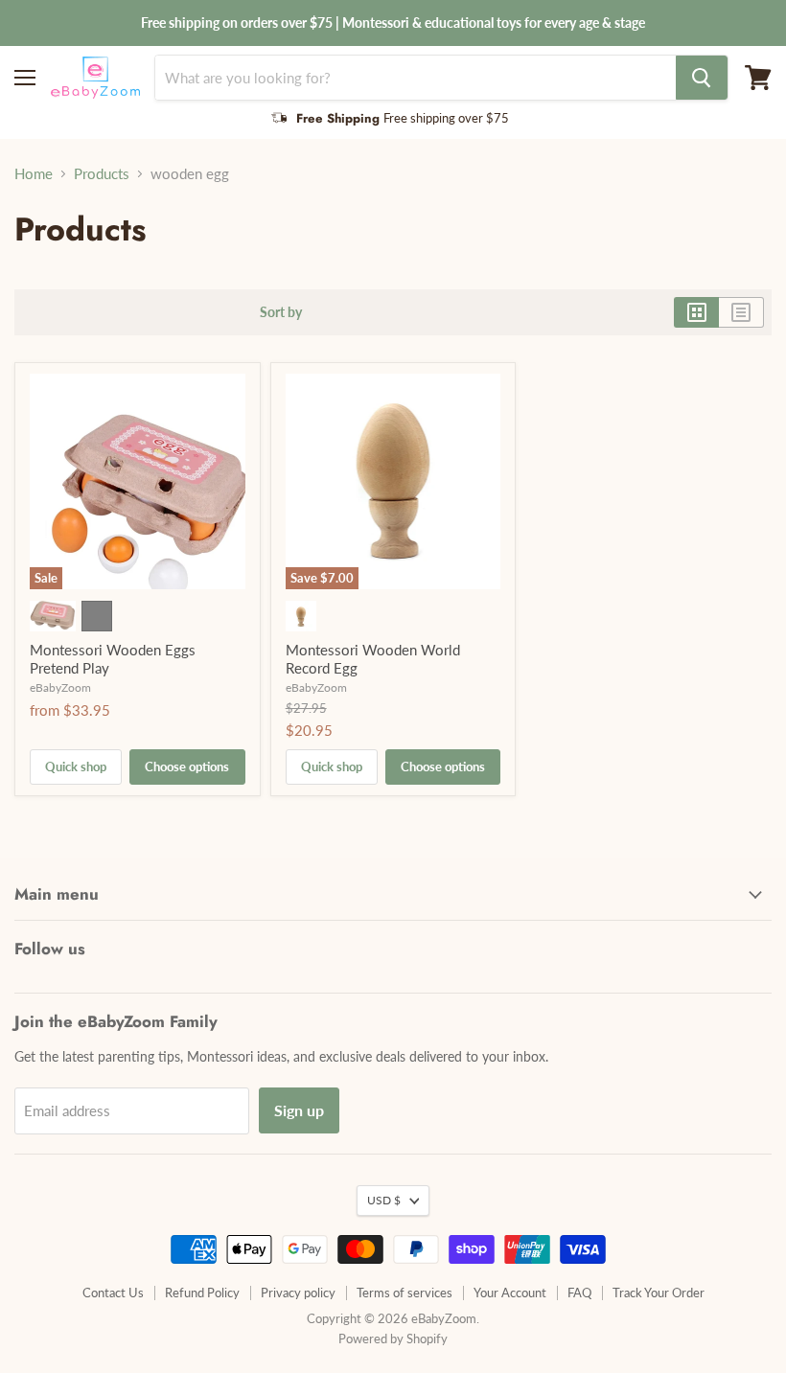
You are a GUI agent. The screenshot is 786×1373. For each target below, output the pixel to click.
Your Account (510, 1292)
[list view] (741, 312)
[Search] (702, 78)
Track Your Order (659, 1292)
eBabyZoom (60, 687)
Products (101, 174)
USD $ (384, 1200)
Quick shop (75, 766)
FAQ (579, 1292)
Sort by (281, 312)
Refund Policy (202, 1292)
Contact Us (113, 1292)
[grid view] (696, 312)
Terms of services (404, 1292)
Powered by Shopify (393, 1338)
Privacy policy (298, 1292)
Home (33, 174)
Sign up (299, 1110)
